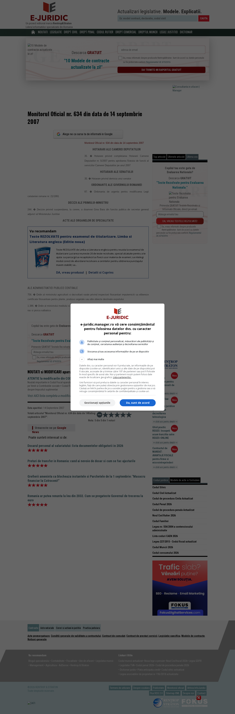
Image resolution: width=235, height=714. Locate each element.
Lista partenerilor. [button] (122, 377)
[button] (117, 359)
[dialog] (117, 357)
